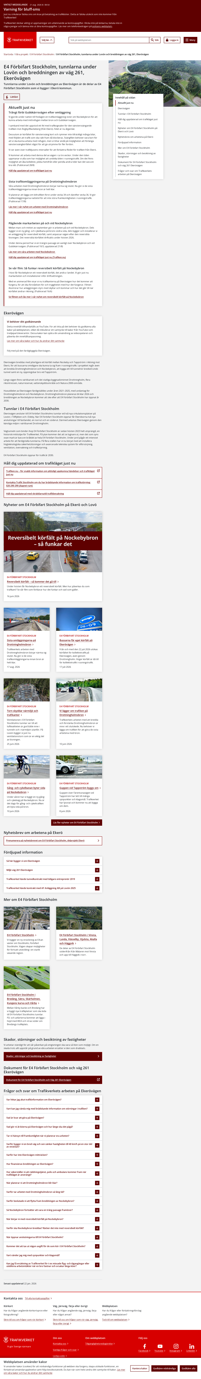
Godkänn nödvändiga (164, 1368)
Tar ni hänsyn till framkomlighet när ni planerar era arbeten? (37, 1135)
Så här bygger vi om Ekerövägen (23, 860)
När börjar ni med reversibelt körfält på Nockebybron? (34, 1219)
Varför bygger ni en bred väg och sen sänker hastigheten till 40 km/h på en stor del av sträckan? (49, 1145)
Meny (192, 40)
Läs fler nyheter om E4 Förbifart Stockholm (75, 822)
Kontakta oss (59, 1343)
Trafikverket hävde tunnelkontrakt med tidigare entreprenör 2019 (40, 879)
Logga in (174, 40)
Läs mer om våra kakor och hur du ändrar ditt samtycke (35, 340)
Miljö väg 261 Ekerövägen (19, 870)
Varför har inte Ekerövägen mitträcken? (26, 1154)
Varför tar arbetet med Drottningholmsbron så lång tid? (35, 1191)
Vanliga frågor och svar (65, 1349)
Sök (157, 40)
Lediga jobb (59, 1355)
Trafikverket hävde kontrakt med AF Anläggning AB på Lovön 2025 (41, 888)
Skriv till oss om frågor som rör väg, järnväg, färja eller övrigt (75, 1321)
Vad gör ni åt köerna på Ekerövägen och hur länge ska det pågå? (39, 1126)
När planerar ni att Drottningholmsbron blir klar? (31, 1182)
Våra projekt (21, 54)
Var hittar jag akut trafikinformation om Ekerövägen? (33, 1099)
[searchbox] (109, 40)
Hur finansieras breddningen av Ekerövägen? (29, 1163)
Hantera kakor (139, 1368)
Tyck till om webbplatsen (114, 1319)
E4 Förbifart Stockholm (42, 54)
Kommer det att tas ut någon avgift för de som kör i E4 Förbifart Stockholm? (45, 1246)
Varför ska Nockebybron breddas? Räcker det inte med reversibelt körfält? (45, 1228)
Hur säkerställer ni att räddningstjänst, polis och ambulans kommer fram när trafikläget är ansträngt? (46, 1173)
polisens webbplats (102, 26)
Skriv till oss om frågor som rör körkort (24, 1319)
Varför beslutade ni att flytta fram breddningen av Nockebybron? (40, 1200)
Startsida (8, 54)
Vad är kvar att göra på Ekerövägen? (25, 1117)
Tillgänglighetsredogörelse (99, 1343)
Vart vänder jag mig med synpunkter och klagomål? (33, 1255)
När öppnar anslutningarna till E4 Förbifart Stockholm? (34, 1237)
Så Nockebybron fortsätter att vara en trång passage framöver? (39, 1210)
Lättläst (14, 96)
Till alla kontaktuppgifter (37, 1298)
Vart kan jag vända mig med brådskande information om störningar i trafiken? (47, 1108)
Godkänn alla (188, 1368)
